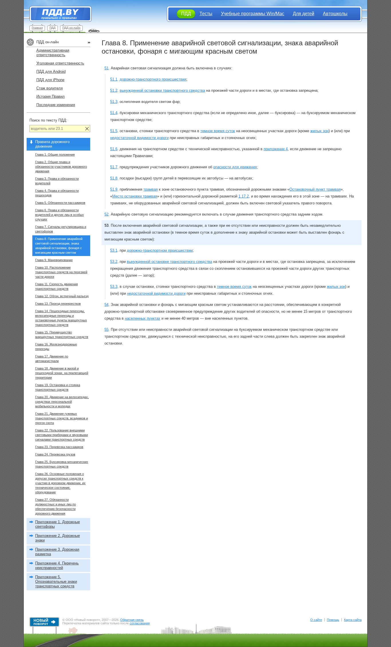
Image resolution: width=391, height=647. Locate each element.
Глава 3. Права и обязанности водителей (57, 181)
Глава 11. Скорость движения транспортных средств (56, 286)
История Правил (50, 96)
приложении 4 (276, 149)
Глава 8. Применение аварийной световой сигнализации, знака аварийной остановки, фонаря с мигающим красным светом (58, 245)
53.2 (113, 261)
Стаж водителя (49, 88)
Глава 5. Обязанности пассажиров (60, 202)
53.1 (113, 250)
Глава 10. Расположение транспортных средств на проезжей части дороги (61, 272)
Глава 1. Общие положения (55, 154)
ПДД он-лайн (71, 27)
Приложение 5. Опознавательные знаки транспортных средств (56, 581)
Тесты (206, 13)
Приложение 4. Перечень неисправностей (57, 565)
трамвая (150, 189)
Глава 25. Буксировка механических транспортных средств (61, 464)
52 (106, 214)
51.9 (113, 189)
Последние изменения (55, 105)
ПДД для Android (51, 71)
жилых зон (319, 131)
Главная (37, 27)
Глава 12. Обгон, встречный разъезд (61, 296)
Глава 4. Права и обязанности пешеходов (57, 193)
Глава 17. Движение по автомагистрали (51, 359)
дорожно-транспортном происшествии (160, 250)
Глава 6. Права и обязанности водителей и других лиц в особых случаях (59, 214)
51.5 (113, 131)
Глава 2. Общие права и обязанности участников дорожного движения (61, 166)
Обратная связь (132, 619)
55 (106, 329)
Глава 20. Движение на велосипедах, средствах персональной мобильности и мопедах (62, 401)
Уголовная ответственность (60, 63)
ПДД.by (58, 14)
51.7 (113, 167)
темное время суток (217, 131)
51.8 (113, 178)
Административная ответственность (52, 52)
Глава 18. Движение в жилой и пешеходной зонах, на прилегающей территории (61, 373)
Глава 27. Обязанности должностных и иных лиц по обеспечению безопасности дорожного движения (55, 506)
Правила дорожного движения (52, 144)
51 (106, 68)
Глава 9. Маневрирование (54, 260)
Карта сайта (353, 619)
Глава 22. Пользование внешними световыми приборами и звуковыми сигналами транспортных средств (61, 435)
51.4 (113, 113)
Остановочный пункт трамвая (315, 189)
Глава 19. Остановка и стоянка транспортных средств (57, 387)
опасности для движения (235, 167)
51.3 (113, 101)
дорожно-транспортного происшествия (153, 79)
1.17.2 (243, 196)
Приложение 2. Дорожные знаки (57, 537)
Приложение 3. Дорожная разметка (57, 551)
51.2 (113, 90)
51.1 (113, 79)
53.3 (113, 286)
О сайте (316, 619)
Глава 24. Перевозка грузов (55, 454)
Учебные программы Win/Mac (252, 13)
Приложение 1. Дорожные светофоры (57, 524)
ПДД (53, 27)
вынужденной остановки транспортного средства (162, 90)
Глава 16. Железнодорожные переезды (56, 347)
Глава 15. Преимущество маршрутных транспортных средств (61, 335)
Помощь (333, 619)
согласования (140, 623)
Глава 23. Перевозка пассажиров (59, 447)
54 (106, 304)
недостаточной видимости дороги (139, 138)
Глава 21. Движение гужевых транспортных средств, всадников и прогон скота (61, 418)
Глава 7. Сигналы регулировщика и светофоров (60, 229)
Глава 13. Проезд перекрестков (58, 303)
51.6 (113, 149)
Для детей (303, 13)
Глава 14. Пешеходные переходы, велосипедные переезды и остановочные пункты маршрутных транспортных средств (61, 318)
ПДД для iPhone (50, 80)
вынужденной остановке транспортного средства (169, 261)
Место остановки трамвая (134, 196)
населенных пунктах (142, 318)
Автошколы (335, 13)
